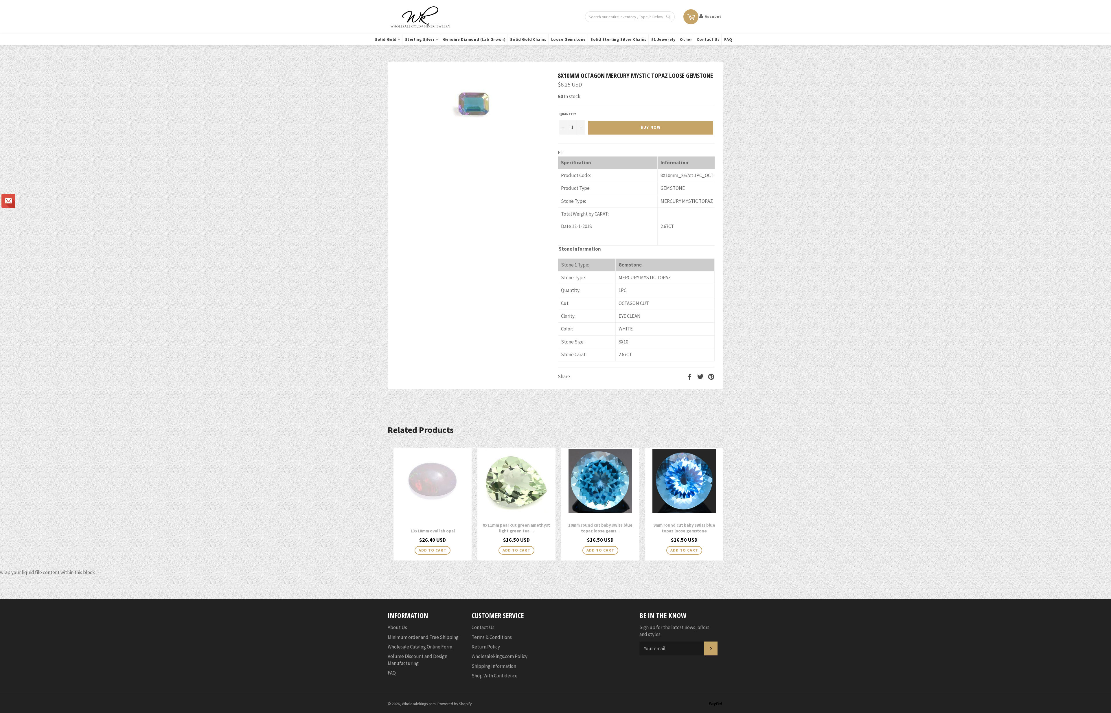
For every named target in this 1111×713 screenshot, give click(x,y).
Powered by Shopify (454, 703)
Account (713, 16)
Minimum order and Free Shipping (423, 637)
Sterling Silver (420, 39)
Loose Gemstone (568, 39)
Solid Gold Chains (528, 39)
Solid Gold (386, 39)
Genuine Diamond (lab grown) (474, 39)
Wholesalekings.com (419, 703)
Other (686, 39)
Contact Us (708, 39)
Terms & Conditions (492, 637)
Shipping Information (494, 666)
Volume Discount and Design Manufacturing (417, 659)
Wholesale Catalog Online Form (420, 647)
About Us (397, 627)
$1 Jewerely (663, 39)
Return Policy (486, 647)
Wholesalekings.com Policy (499, 656)
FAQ (728, 39)
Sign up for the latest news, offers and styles (674, 630)
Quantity (567, 114)
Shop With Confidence (495, 675)
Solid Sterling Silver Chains (619, 39)
